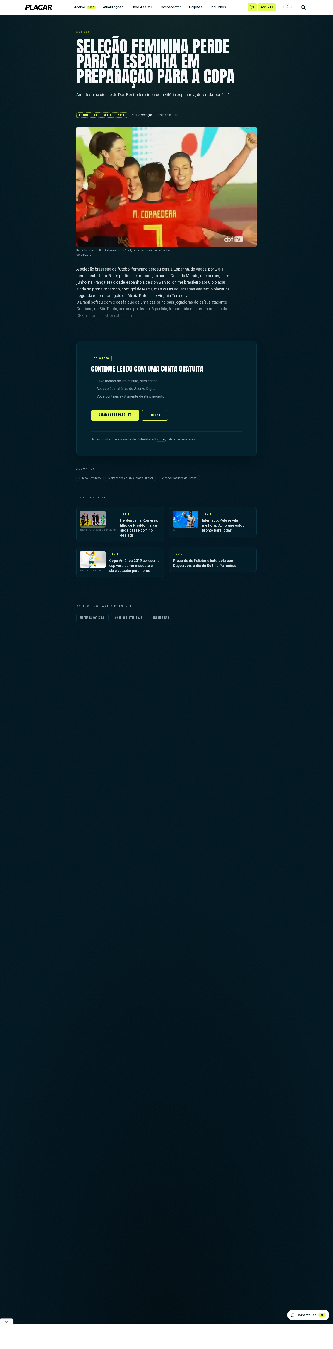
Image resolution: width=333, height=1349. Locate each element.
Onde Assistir (141, 7)
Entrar (154, 415)
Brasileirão (160, 618)
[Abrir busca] (303, 7)
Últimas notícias (92, 618)
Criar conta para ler (115, 415)
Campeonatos (171, 7)
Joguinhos (218, 7)
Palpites (195, 7)
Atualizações (113, 7)
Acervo (84, 7)
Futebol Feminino (90, 478)
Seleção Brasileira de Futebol (179, 478)
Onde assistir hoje (128, 618)
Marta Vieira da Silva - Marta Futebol (130, 478)
